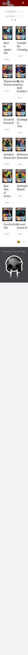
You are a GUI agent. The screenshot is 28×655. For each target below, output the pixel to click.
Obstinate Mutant (22, 188)
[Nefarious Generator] (21, 144)
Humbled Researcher (10, 156)
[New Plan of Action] (7, 176)
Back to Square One (7, 48)
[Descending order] (22, 11)
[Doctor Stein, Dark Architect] (21, 71)
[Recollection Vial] (7, 214)
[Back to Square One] (7, 33)
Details (8, 59)
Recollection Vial (10, 226)
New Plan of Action (7, 191)
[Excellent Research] (7, 109)
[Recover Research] (21, 214)
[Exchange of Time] (21, 109)
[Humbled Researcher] (7, 144)
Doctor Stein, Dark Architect (22, 86)
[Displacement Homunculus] (7, 71)
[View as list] (15, 20)
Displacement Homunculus (11, 83)
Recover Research (22, 226)
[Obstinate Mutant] (21, 176)
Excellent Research (9, 121)
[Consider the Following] (21, 33)
